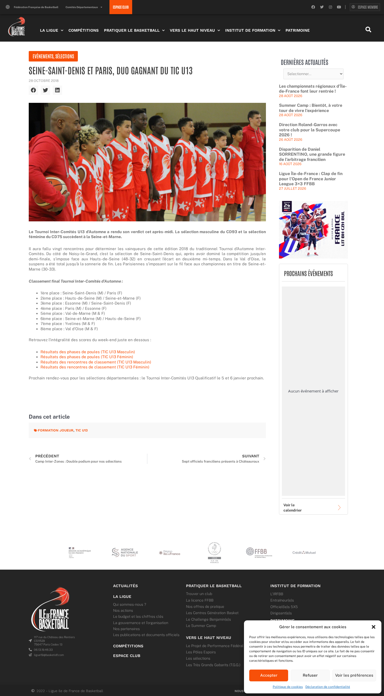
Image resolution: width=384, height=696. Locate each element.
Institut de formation (295, 585)
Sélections (64, 56)
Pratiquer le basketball (214, 585)
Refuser (310, 675)
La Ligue (49, 30)
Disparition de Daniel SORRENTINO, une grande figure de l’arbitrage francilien (312, 154)
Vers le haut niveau (208, 637)
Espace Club (126, 655)
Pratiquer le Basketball (132, 30)
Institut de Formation (250, 30)
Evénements (43, 56)
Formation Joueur (55, 430)
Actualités (125, 585)
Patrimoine (298, 30)
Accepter (268, 675)
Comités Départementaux (82, 7)
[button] (373, 627)
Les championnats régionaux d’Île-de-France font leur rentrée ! (313, 89)
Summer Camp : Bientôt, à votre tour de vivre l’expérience (310, 108)
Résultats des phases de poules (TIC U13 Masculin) (87, 352)
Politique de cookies (288, 687)
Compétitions (83, 30)
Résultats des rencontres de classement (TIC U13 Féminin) (94, 367)
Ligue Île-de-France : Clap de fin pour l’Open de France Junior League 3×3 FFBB (310, 178)
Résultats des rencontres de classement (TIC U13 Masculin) (95, 362)
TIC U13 (81, 430)
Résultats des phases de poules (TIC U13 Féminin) (86, 357)
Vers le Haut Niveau (192, 30)
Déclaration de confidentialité (327, 687)
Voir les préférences (354, 675)
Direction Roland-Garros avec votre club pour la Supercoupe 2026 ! (309, 129)
